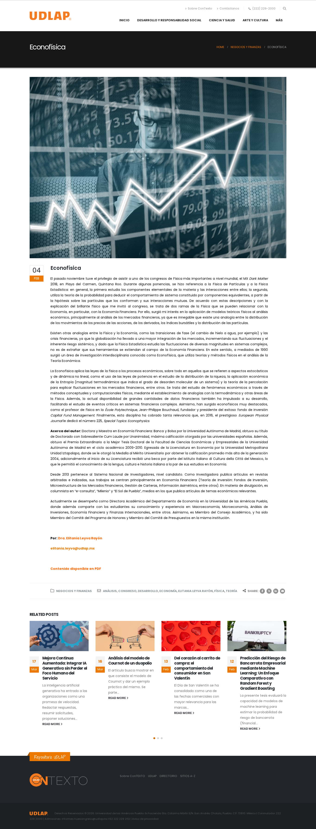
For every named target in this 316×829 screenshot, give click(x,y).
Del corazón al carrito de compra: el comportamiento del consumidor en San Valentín (131, 668)
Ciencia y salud (222, 20)
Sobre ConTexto (200, 8)
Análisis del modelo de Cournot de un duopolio (64, 660)
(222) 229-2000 (264, 8)
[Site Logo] (50, 16)
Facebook (262, 591)
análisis (110, 591)
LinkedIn (275, 591)
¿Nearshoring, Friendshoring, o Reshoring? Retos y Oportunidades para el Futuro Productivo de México (261, 669)
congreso (127, 591)
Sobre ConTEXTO (132, 776)
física (219, 591)
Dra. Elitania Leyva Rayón (80, 538)
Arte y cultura (255, 20)
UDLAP (152, 776)
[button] (284, 8)
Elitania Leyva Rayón (195, 591)
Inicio (124, 20)
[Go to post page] (59, 636)
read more (51, 698)
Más (279, 20)
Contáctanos (229, 8)
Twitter (269, 591)
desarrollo (148, 591)
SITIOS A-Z (187, 776)
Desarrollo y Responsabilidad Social (169, 20)
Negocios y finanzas (74, 591)
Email (282, 591)
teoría (231, 591)
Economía (168, 591)
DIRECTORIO (169, 776)
